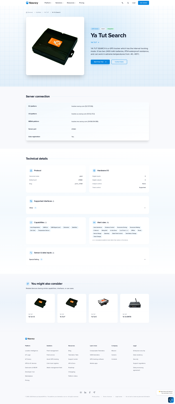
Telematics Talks (73, 355)
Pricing (81, 3)
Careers (114, 355)
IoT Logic (28, 355)
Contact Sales (119, 62)
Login (134, 3)
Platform (48, 3)
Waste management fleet (54, 367)
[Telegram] (94, 392)
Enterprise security (139, 351)
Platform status (73, 376)
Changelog (71, 372)
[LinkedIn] (85, 392)
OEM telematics (95, 355)
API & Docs (71, 363)
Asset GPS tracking (53, 359)
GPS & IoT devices (30, 363)
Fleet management (52, 351)
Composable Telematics (97, 351)
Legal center (118, 396)
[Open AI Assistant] (171, 400)
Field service (51, 355)
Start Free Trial (98, 62)
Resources (70, 3)
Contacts (114, 359)
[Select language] (122, 2)
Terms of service (107, 396)
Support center (73, 359)
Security (135, 359)
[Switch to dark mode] (128, 2)
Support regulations (139, 363)
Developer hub (30, 372)
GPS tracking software (97, 359)
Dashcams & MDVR (31, 367)
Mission (114, 351)
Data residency (138, 355)
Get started (143, 3)
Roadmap (71, 367)
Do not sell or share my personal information (138, 396)
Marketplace (29, 376)
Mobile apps (94, 363)
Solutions (58, 3)
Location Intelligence (31, 351)
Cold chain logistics (53, 363)
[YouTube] (81, 392)
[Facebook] (90, 392)
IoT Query (28, 359)
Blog (69, 351)
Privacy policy (95, 396)
